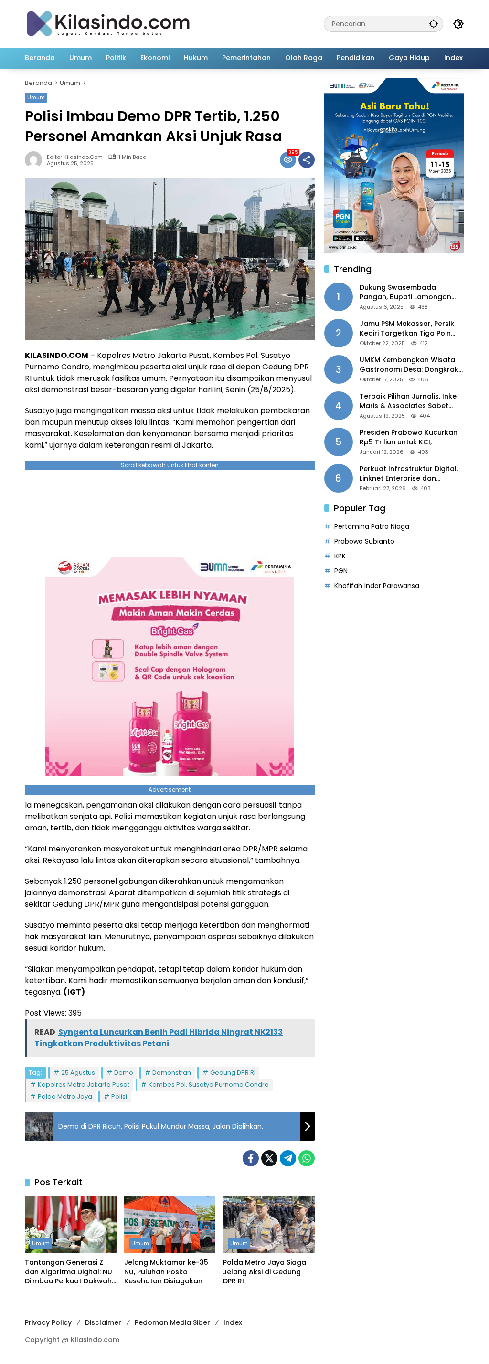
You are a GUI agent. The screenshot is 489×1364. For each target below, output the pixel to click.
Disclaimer (103, 1322)
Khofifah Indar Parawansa (376, 585)
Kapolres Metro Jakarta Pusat (83, 1084)
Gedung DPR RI (232, 1072)
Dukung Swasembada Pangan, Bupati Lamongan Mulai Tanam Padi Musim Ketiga (405, 292)
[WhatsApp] (306, 1158)
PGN (341, 571)
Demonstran (171, 1072)
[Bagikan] (306, 160)
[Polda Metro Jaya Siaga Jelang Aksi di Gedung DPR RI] (269, 1224)
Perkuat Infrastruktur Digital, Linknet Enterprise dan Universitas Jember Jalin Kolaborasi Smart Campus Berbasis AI (409, 473)
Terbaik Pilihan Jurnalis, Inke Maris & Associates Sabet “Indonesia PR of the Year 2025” (408, 401)
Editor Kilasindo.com (75, 157)
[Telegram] (288, 1158)
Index (232, 1322)
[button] (433, 23)
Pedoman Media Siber (172, 1322)
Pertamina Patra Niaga (371, 526)
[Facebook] (251, 1158)
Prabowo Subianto (364, 541)
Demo (123, 1072)
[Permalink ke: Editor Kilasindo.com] (36, 159)
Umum (36, 97)
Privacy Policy (48, 1322)
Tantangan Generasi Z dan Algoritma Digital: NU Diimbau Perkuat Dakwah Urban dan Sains (68, 1272)
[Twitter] (269, 1158)
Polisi (119, 1096)
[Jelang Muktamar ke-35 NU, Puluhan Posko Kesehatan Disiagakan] (170, 1224)
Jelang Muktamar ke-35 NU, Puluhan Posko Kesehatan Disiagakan (166, 1272)
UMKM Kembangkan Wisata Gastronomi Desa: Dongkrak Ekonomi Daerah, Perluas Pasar (409, 365)
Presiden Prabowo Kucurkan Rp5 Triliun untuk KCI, (408, 437)
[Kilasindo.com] (108, 23)
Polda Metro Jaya (65, 1096)
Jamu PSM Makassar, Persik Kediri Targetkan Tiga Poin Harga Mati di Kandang (407, 328)
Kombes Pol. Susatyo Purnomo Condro (209, 1084)
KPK (340, 556)
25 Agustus (78, 1072)
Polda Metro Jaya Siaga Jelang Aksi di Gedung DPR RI (264, 1272)
